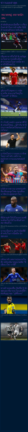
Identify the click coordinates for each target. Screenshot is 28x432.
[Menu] (3, 10)
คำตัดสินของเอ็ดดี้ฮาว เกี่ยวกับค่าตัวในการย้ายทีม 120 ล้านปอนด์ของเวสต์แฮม (14, 27)
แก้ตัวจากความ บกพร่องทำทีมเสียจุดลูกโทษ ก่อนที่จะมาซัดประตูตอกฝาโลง (13, 191)
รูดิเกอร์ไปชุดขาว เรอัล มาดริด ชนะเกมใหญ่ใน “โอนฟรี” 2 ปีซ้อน (11, 93)
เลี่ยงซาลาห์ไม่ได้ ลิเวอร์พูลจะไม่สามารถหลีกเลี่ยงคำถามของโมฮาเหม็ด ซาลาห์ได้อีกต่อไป (13, 60)
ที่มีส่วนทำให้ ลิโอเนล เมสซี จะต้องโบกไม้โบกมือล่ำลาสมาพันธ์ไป (13, 220)
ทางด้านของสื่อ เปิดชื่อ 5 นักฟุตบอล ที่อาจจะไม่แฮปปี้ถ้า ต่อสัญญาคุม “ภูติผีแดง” (14, 291)
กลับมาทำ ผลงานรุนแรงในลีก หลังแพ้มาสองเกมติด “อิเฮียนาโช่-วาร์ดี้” (13, 262)
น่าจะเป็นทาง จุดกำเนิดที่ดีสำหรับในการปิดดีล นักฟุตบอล (13, 233)
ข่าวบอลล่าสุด (9, 2)
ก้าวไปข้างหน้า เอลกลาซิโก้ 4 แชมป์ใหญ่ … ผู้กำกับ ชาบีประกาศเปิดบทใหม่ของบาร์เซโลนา (14, 126)
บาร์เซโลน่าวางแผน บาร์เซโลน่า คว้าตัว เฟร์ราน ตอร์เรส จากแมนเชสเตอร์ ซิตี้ (13, 157)
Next (25, 319)
